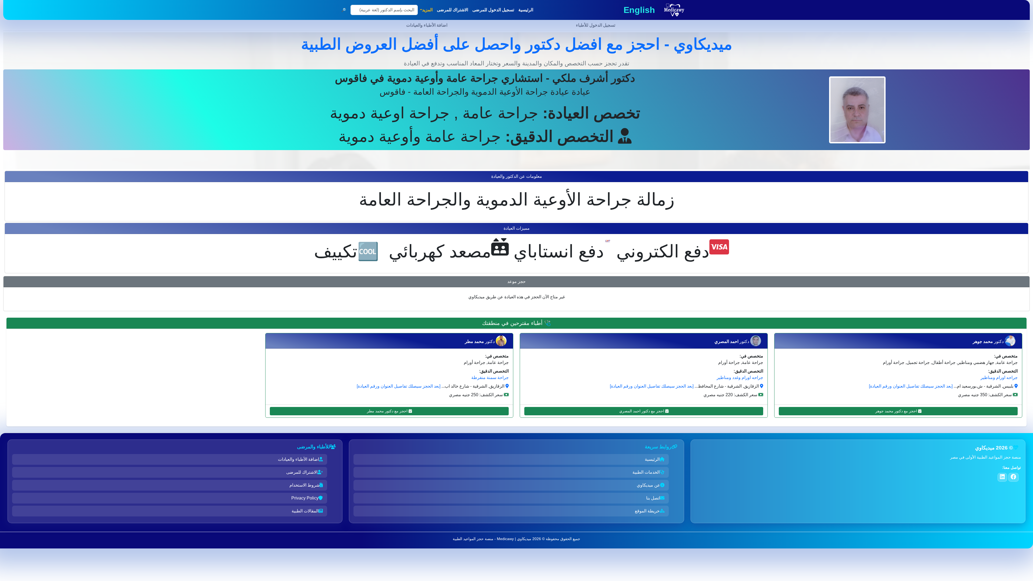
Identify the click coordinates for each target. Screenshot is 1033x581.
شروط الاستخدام (304, 485)
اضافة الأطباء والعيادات (298, 459)
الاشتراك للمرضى (301, 472)
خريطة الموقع (647, 511)
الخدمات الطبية (646, 472)
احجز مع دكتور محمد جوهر (896, 411)
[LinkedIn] (1002, 477)
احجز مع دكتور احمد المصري (642, 411)
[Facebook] (1013, 477)
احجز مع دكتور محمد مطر (388, 411)
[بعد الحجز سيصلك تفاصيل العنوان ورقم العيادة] (911, 386)
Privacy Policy (305, 498)
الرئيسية (652, 459)
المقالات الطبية (305, 511)
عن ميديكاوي (648, 485)
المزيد (427, 10)
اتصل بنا (653, 498)
